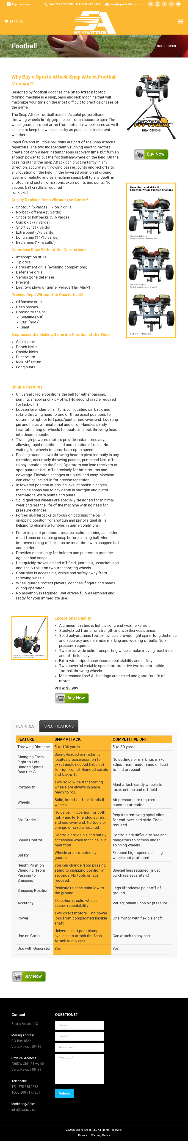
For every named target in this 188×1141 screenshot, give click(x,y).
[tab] (25, 726)
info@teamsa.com (25, 1109)
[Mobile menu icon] (180, 21)
